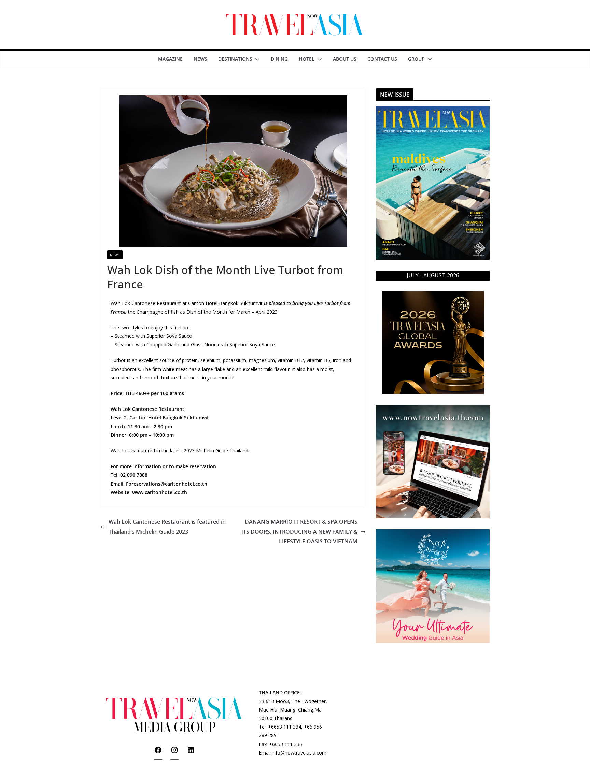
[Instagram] (174, 752)
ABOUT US (344, 59)
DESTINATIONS (235, 59)
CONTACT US (382, 59)
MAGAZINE (170, 59)
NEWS (200, 59)
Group (416, 59)
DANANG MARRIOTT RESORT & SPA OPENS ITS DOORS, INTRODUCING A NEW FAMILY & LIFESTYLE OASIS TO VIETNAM (299, 531)
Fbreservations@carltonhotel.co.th (166, 483)
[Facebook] (158, 752)
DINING (279, 59)
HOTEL (306, 59)
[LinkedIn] (191, 752)
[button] (256, 59)
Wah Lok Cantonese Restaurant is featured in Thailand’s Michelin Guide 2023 (167, 526)
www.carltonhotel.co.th (159, 492)
